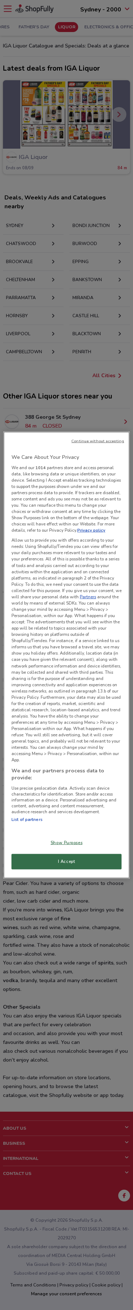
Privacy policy (91, 530)
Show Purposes (66, 843)
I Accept (66, 861)
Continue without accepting (97, 441)
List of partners (26, 819)
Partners (88, 596)
